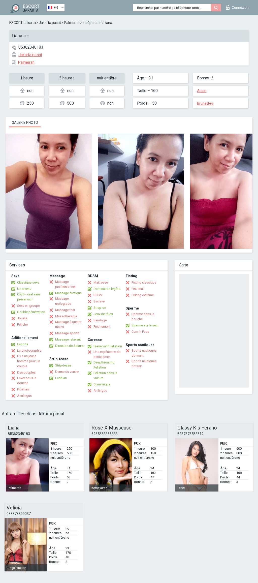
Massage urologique (63, 301)
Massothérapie (66, 316)
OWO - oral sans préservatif (29, 296)
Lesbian (61, 378)
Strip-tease (63, 365)
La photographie (29, 350)
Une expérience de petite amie (106, 354)
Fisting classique (144, 282)
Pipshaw (23, 389)
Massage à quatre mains (68, 324)
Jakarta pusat (50, 23)
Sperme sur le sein (145, 325)
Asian (201, 90)
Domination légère (106, 289)
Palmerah (72, 23)
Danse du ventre (67, 372)
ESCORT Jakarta (22, 23)
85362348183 (30, 47)
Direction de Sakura (69, 346)
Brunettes (205, 103)
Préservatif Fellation (107, 346)
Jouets (22, 318)
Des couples (26, 372)
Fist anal (138, 289)
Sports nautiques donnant (144, 353)
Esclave (99, 301)
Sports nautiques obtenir (144, 363)
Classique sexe (28, 282)
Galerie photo (25, 122)
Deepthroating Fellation (103, 364)
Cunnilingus (101, 384)
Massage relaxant (68, 339)
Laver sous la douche (26, 380)
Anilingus (100, 390)
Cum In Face (140, 331)
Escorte (22, 344)
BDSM (98, 295)
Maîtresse (100, 282)
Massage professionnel (65, 284)
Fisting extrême (143, 295)
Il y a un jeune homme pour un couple (28, 361)
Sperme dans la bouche (143, 316)
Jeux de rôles (103, 314)
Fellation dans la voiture (105, 375)
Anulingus (24, 395)
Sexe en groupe (28, 306)
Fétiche (22, 324)
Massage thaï (65, 310)
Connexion (240, 8)
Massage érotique (68, 293)
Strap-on (99, 308)
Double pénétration (31, 312)
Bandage (100, 320)
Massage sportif (67, 333)
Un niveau (24, 289)
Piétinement (101, 326)
